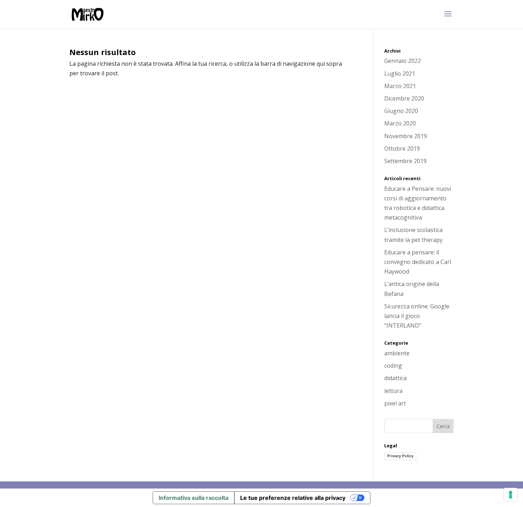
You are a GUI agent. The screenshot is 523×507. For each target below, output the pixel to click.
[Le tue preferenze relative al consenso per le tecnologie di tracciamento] (510, 494)
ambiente (397, 353)
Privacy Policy (400, 455)
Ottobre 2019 (402, 148)
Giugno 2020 (401, 111)
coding (393, 366)
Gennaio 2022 (402, 61)
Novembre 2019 (405, 136)
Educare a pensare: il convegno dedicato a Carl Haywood (417, 261)
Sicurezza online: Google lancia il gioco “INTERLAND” (416, 315)
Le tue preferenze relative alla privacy (292, 497)
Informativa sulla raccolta (193, 497)
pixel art (395, 403)
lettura (393, 391)
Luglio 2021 (399, 73)
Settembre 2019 (405, 161)
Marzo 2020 (400, 123)
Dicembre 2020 (404, 98)
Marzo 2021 (400, 86)
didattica (395, 378)
